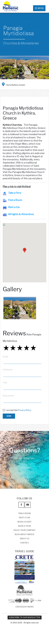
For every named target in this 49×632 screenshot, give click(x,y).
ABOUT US (24, 539)
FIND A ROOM (24, 513)
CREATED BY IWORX (24, 607)
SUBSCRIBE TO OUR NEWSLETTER (24, 617)
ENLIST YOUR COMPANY (25, 530)
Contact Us (24, 468)
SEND (9, 416)
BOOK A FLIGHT (24, 522)
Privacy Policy (24, 410)
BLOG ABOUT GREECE (24, 534)
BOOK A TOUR (24, 526)
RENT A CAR (24, 518)
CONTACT (24, 543)
